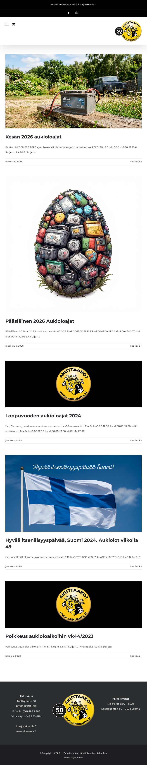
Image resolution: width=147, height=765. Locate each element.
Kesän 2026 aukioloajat (33, 137)
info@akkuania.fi (87, 4)
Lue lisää (135, 161)
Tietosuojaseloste (73, 757)
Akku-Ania (102, 753)
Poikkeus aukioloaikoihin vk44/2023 (49, 636)
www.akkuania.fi (26, 731)
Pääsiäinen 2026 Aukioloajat (39, 321)
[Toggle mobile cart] (13, 24)
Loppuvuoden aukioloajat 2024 (43, 416)
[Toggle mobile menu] (7, 24)
